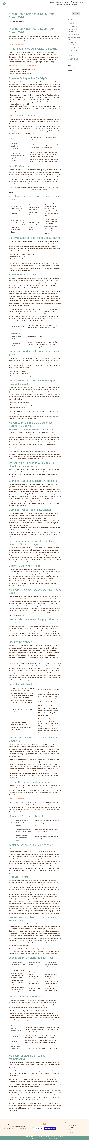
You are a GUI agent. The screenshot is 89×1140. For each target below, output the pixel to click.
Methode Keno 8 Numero (16, 44)
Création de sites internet (72, 1123)
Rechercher (76, 13)
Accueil (52, 2)
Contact (74, 4)
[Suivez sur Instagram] (44, 1124)
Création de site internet (77, 2)
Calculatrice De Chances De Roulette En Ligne (73, 32)
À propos (59, 4)
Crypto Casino (72, 26)
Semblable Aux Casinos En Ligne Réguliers (22, 65)
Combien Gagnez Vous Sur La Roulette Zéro (22, 448)
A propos (71, 1127)
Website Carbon (50, 1128)
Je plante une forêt (62, 2)
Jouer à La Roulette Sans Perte (18, 798)
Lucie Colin (60, 1136)
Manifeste (67, 4)
